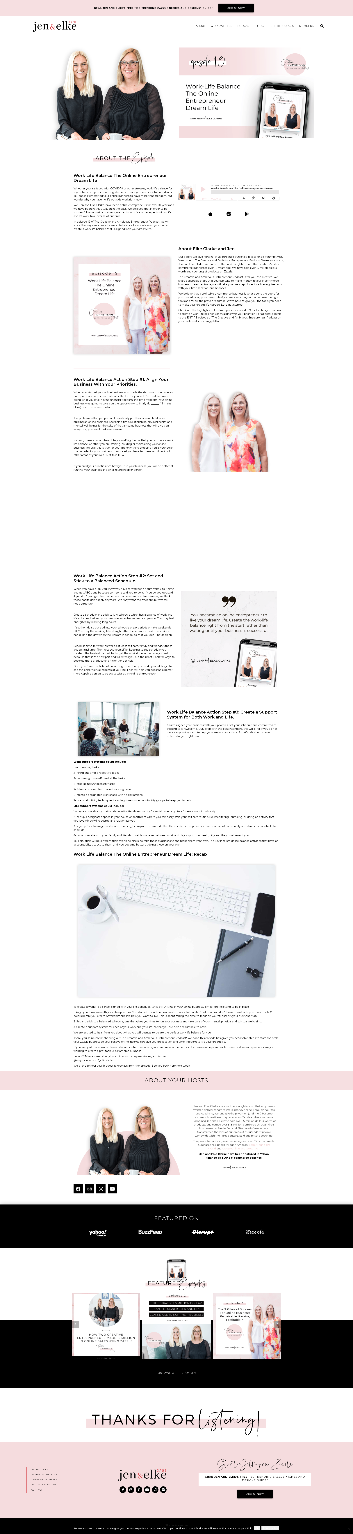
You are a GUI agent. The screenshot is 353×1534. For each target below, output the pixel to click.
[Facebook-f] (123, 1489)
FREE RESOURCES (281, 26)
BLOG (260, 26)
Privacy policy (270, 1528)
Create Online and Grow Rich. (241, 1148)
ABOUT (200, 26)
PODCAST (244, 26)
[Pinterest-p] (139, 1489)
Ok (256, 1528)
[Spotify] (163, 1489)
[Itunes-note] (155, 1489)
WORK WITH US (221, 26)
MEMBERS (306, 26)
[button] (322, 26)
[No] (348, 1529)
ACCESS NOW (236, 7)
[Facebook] (78, 1188)
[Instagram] (89, 1188)
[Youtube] (112, 1188)
